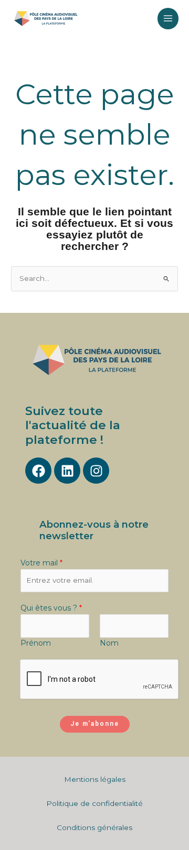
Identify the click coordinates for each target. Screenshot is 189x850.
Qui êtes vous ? (51, 608)
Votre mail (41, 563)
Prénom (35, 643)
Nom (109, 643)
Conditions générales (94, 827)
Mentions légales (94, 779)
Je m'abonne (94, 723)
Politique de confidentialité (94, 803)
